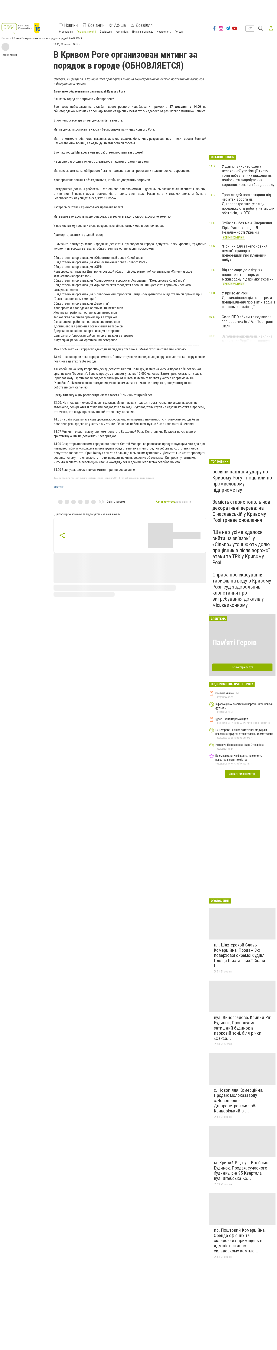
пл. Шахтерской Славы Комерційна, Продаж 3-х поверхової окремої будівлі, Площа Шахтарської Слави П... (240, 955)
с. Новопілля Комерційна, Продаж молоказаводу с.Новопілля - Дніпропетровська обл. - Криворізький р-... (238, 1101)
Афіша (120, 25)
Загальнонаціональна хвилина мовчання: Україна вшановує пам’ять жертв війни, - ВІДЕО (247, 341)
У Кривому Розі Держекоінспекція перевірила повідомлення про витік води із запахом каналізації (248, 300)
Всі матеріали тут (242, 667)
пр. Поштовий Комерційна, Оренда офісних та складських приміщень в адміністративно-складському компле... (240, 1241)
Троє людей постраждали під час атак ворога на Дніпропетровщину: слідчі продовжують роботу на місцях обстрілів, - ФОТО (248, 204)
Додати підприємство (242, 774)
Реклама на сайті (86, 31)
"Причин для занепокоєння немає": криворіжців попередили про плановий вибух (244, 253)
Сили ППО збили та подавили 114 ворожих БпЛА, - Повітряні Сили (247, 321)
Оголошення (66, 31)
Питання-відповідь (142, 31)
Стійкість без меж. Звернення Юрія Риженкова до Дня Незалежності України (247, 227)
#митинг (59, 487)
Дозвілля (144, 25)
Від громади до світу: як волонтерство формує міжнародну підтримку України (247, 274)
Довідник (96, 25)
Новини (71, 25)
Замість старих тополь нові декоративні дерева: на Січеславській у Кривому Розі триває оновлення (241, 511)
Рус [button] (250, 28)
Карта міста (122, 31)
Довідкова (106, 31)
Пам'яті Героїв (234, 642)
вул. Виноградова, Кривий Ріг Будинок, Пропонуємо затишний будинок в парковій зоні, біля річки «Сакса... (242, 1028)
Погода (179, 31)
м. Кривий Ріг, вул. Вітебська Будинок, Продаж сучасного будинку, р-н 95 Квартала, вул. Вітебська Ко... (241, 1170)
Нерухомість (164, 31)
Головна (5, 38)
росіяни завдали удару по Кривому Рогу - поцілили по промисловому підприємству (242, 481)
